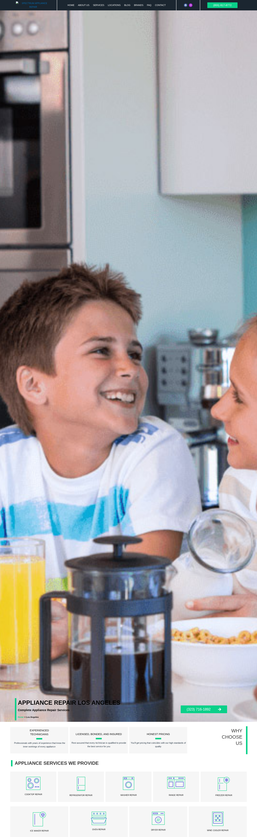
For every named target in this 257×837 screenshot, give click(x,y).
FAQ (149, 5)
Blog (127, 5)
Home (71, 5)
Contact (160, 5)
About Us (83, 5)
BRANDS (138, 5)
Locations (114, 5)
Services (98, 5)
